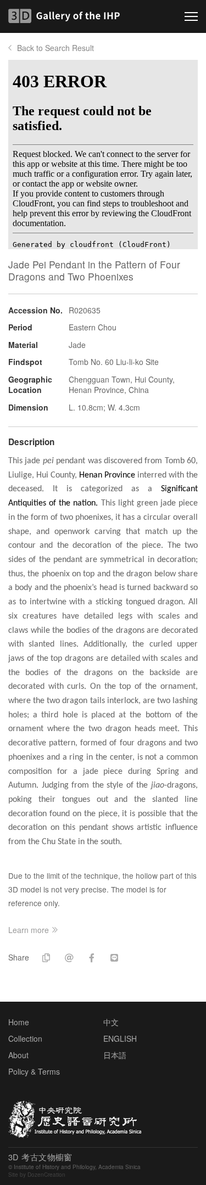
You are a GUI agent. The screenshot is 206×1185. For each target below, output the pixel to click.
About (18, 1054)
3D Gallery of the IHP (67, 16)
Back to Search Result (55, 47)
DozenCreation (46, 1174)
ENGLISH (120, 1038)
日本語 (114, 1054)
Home (18, 1021)
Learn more (28, 929)
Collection (25, 1038)
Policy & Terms (34, 1071)
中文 (111, 1021)
